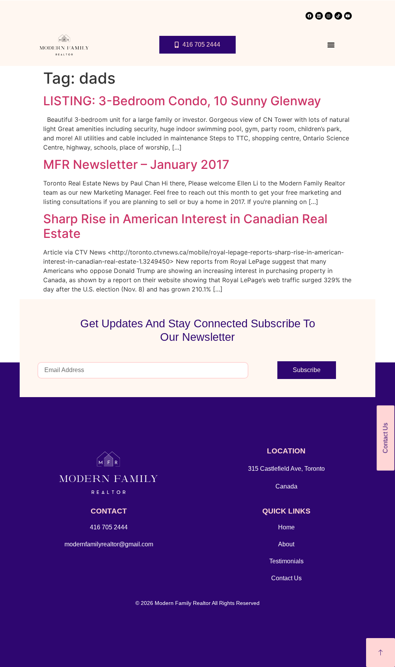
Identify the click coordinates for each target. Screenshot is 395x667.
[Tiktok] (338, 16)
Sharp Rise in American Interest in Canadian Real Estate (185, 226)
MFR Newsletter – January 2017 (136, 164)
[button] (331, 45)
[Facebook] (309, 16)
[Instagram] (329, 16)
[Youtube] (348, 16)
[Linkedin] (319, 16)
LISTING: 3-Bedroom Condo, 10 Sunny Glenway (182, 100)
